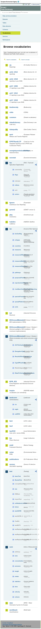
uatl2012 (17, 414)
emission (18, 566)
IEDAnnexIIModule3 (16, 327)
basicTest (18, 476)
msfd (11, 445)
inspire (12, 390)
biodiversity (13, 107)
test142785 (18, 511)
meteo (17, 576)
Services (5, 36)
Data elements (7, 26)
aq (10, 65)
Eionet (10, 12)
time (16, 586)
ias (10, 229)
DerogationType (19, 351)
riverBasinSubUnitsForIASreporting (19, 289)
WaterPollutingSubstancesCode (19, 373)
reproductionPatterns (19, 283)
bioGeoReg (18, 233)
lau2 (11, 426)
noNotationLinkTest (19, 503)
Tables (4, 23)
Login (26, 4)
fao (10, 163)
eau (16, 489)
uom (11, 547)
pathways (18, 272)
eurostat (12, 158)
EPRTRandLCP (15, 141)
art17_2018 (13, 100)
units (16, 307)
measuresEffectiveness (19, 255)
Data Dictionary (17, 12)
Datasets (5, 19)
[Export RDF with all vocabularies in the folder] (36, 165)
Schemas (5, 29)
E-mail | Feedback (8, 623)
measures (18, 249)
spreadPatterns (19, 301)
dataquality (13, 129)
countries (18, 246)
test (10, 471)
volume (17, 597)
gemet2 (12, 210)
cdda (11, 112)
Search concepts (25, 59)
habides (12, 222)
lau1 (11, 421)
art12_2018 (13, 79)
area (16, 556)
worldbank (13, 610)
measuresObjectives (19, 266)
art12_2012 (13, 72)
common (12, 117)
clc (16, 404)
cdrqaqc (17, 240)
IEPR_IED (13, 381)
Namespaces (6, 40)
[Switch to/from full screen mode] (29, 4)
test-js (17, 507)
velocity (17, 592)
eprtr (11, 134)
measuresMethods (19, 261)
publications (14, 459)
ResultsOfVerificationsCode (19, 356)
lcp (10, 438)
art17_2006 (13, 86)
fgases (12, 203)
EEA (10, 2)
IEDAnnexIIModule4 (16, 336)
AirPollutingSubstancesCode (19, 345)
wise (11, 603)
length (17, 571)
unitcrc (17, 194)
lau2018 (12, 431)
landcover (13, 397)
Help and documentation (10, 16)
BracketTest (18, 480)
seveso (12, 464)
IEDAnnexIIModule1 (16, 320)
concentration (19, 561)
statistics (17, 581)
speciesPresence (19, 296)
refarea (17, 185)
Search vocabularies (11, 59)
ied (10, 313)
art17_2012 (13, 93)
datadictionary (14, 122)
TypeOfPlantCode (19, 363)
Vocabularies (7, 33)
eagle (16, 409)
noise (11, 452)
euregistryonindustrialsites (16, 150)
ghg (10, 215)
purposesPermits (19, 277)
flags (16, 175)
